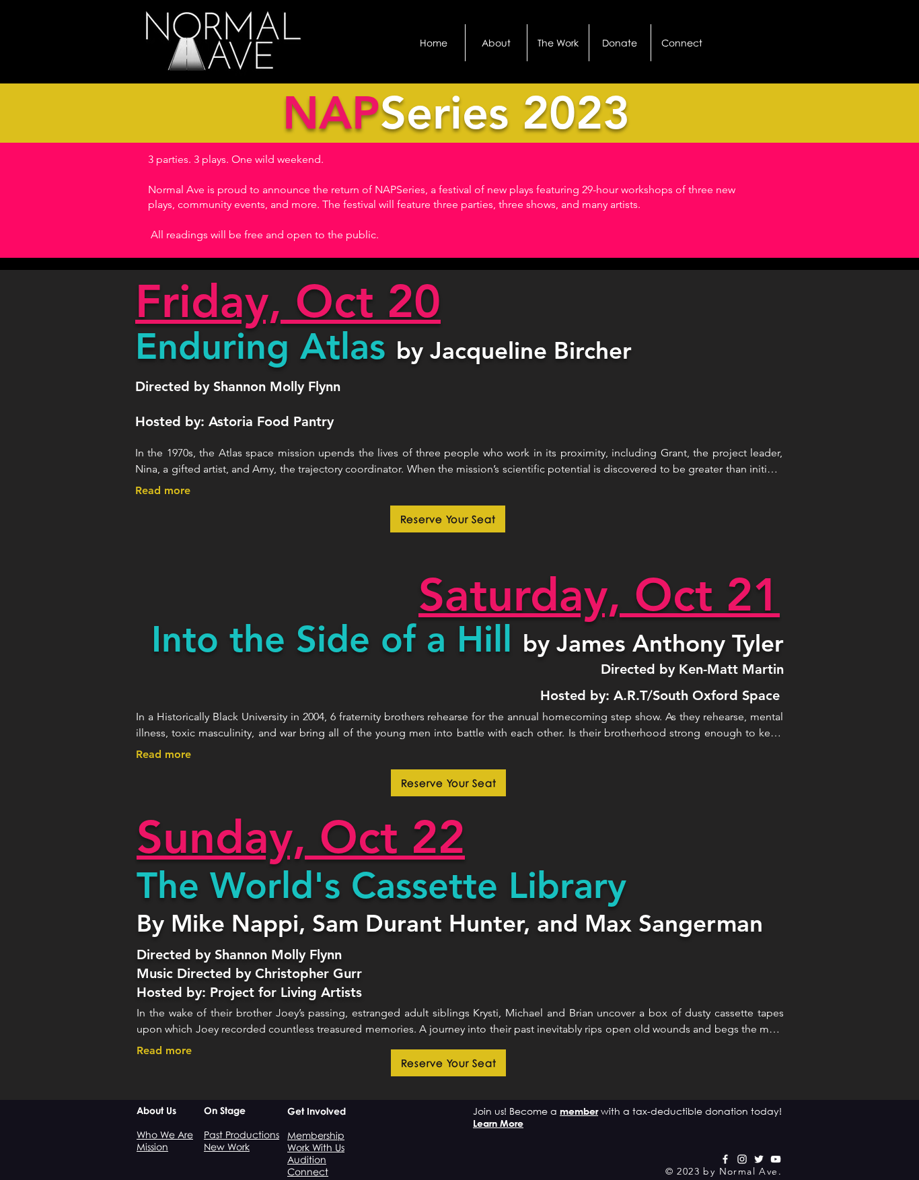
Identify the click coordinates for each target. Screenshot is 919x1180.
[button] (496, 42)
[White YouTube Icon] (776, 1159)
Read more (162, 490)
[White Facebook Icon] (725, 1159)
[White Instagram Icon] (742, 1159)
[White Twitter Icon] (759, 1159)
